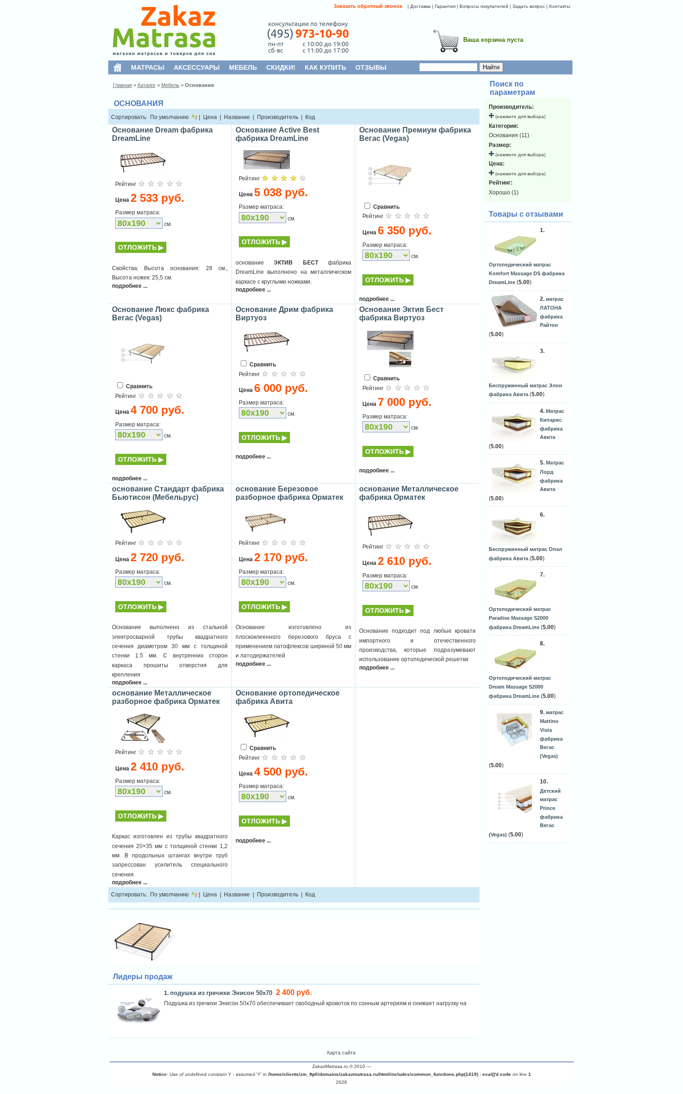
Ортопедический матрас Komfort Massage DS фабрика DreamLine (527, 273)
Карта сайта (341, 1052)
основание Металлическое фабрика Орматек (409, 493)
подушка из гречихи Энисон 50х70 (222, 992)
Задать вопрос (528, 6)
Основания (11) (509, 135)
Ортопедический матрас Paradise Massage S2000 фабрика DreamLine (520, 618)
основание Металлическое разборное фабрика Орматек (166, 697)
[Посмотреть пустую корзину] (446, 54)
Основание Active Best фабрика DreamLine (277, 134)
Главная (122, 85)
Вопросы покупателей (484, 6)
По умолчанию (169, 117)
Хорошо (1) (504, 192)
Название (237, 117)
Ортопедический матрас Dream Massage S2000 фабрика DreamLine (520, 686)
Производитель (277, 117)
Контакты (559, 6)
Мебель (170, 85)
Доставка (420, 6)
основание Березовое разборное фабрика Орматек (289, 493)
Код (310, 117)
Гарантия (445, 6)
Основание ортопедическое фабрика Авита (288, 697)
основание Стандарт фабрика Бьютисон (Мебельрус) (168, 493)
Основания (199, 85)
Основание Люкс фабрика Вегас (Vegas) (160, 313)
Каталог (147, 85)
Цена (210, 117)
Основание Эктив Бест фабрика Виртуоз (401, 313)
